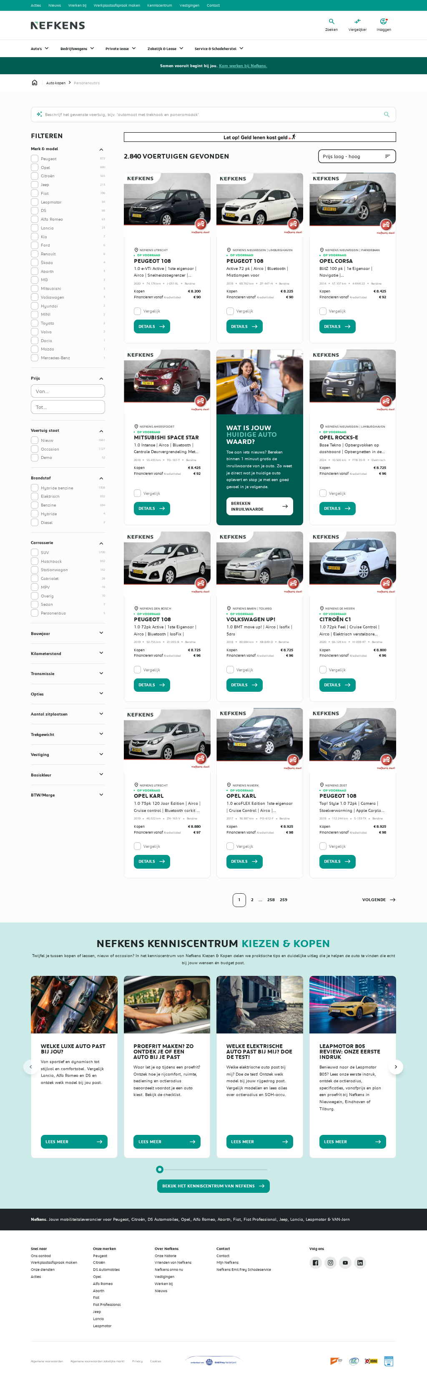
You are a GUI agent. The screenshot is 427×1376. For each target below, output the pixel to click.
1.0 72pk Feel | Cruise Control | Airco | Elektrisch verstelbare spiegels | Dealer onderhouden (349, 633)
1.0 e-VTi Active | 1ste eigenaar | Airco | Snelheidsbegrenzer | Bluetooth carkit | (165, 275)
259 (283, 899)
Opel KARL (148, 796)
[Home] (57, 25)
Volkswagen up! (250, 619)
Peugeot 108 (152, 261)
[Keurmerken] (336, 1361)
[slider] (159, 1169)
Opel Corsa (336, 261)
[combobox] (68, 391)
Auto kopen (55, 83)
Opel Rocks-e (338, 437)
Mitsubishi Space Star (166, 437)
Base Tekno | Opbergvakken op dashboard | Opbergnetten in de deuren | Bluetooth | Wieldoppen (350, 451)
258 (271, 899)
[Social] (315, 1263)
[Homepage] (34, 83)
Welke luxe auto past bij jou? (73, 1049)
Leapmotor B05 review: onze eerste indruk (349, 1052)
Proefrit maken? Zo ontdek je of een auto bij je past (163, 1052)
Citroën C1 (335, 619)
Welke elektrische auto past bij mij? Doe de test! (259, 1052)
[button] (379, 900)
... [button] (260, 899)
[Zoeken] (387, 114)
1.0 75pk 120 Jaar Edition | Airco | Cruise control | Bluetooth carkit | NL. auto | (167, 810)
